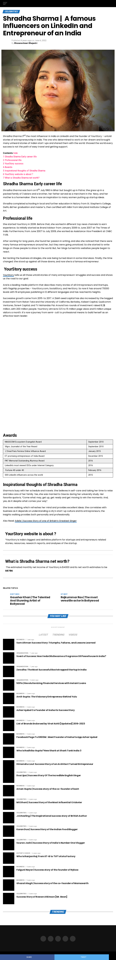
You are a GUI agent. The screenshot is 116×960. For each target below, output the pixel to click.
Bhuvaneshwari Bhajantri (25, 43)
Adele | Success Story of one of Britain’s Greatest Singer (46, 520)
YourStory (8, 275)
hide (15, 153)
